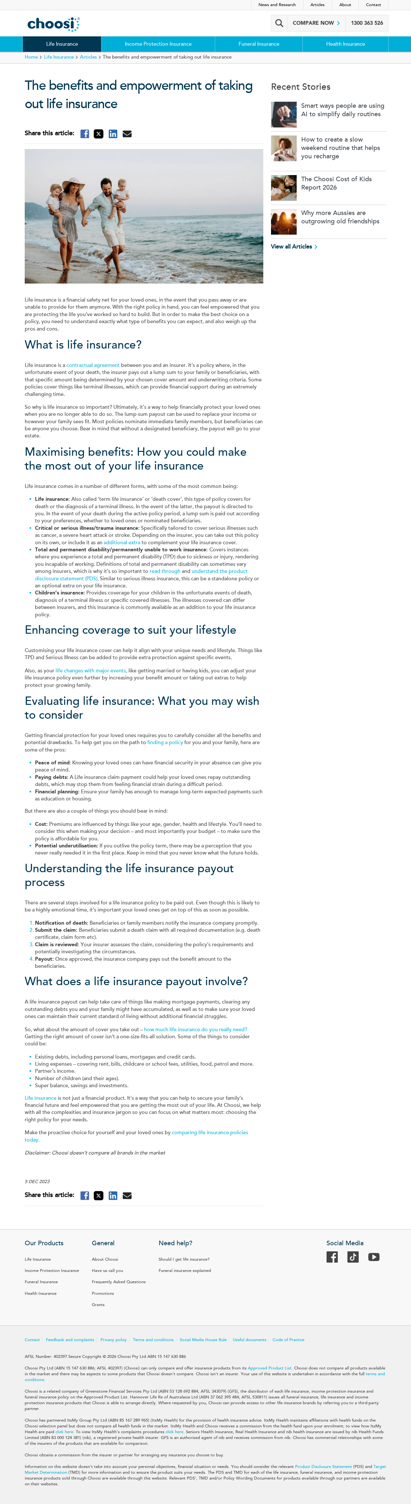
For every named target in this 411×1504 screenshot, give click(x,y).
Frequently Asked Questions (119, 1281)
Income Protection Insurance (158, 44)
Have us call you (107, 1270)
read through (165, 571)
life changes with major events (91, 671)
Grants (98, 1304)
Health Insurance (345, 44)
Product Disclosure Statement (323, 1466)
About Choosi (105, 1259)
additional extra (122, 542)
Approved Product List (270, 1368)
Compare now (314, 23)
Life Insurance (62, 44)
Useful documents (250, 1339)
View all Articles (291, 246)
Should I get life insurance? (184, 1259)
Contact (373, 4)
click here (64, 1431)
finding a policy (165, 742)
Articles (317, 4)
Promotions (103, 1293)
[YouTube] (377, 1259)
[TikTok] (356, 1259)
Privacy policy (114, 1339)
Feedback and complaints (70, 1339)
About (345, 4)
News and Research (277, 4)
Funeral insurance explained (185, 1270)
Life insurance (41, 1098)
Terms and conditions (153, 1339)
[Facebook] (336, 1259)
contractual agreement (93, 365)
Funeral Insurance (259, 44)
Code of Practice (288, 1339)
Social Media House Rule (203, 1339)
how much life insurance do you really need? (195, 1029)
